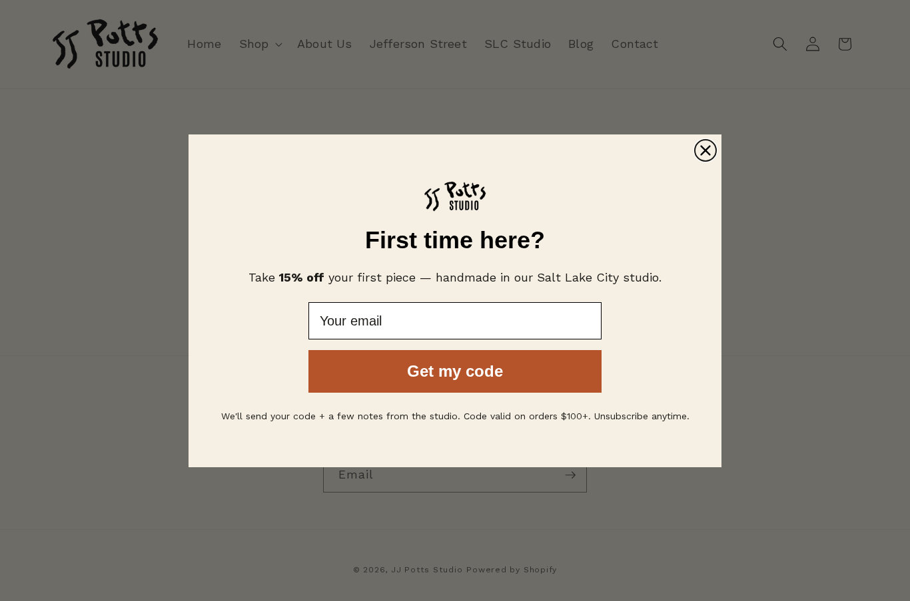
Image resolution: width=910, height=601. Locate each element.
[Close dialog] (705, 150)
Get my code (455, 371)
